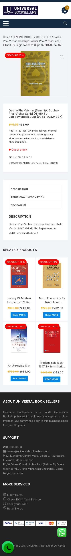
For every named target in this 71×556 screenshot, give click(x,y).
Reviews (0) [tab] (18, 205)
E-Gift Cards (15, 495)
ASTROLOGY (43, 37)
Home (6, 37)
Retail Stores (15, 508)
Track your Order (16, 504)
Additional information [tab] (27, 197)
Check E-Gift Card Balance (23, 499)
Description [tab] (19, 189)
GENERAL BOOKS (23, 37)
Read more (19, 315)
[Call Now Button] (9, 548)
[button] (61, 57)
